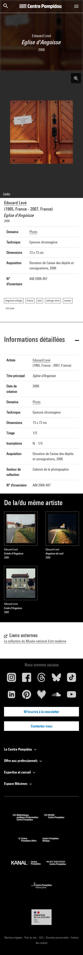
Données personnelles (57, 937)
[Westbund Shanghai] (59, 866)
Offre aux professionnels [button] (21, 760)
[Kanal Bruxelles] (29, 866)
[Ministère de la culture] (41, 917)
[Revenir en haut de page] (73, 945)
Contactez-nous (41, 726)
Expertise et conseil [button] (18, 772)
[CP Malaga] (54, 843)
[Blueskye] (56, 679)
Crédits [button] (6, 194)
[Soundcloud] (56, 696)
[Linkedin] (11, 696)
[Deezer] (41, 696)
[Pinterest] (26, 696)
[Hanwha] (41, 889)
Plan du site (30, 937)
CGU (41, 937)
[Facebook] (26, 679)
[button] (41, 340)
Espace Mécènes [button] (16, 783)
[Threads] (41, 679)
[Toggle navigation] (76, 6)
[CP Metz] (31, 843)
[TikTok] (71, 679)
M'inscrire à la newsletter (41, 712)
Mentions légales (13, 937)
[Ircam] (57, 819)
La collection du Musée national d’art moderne (35, 641)
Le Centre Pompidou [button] (18, 749)
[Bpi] (28, 819)
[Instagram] (11, 679)
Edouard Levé (15, 202)
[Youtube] (71, 696)
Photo (33, 232)
